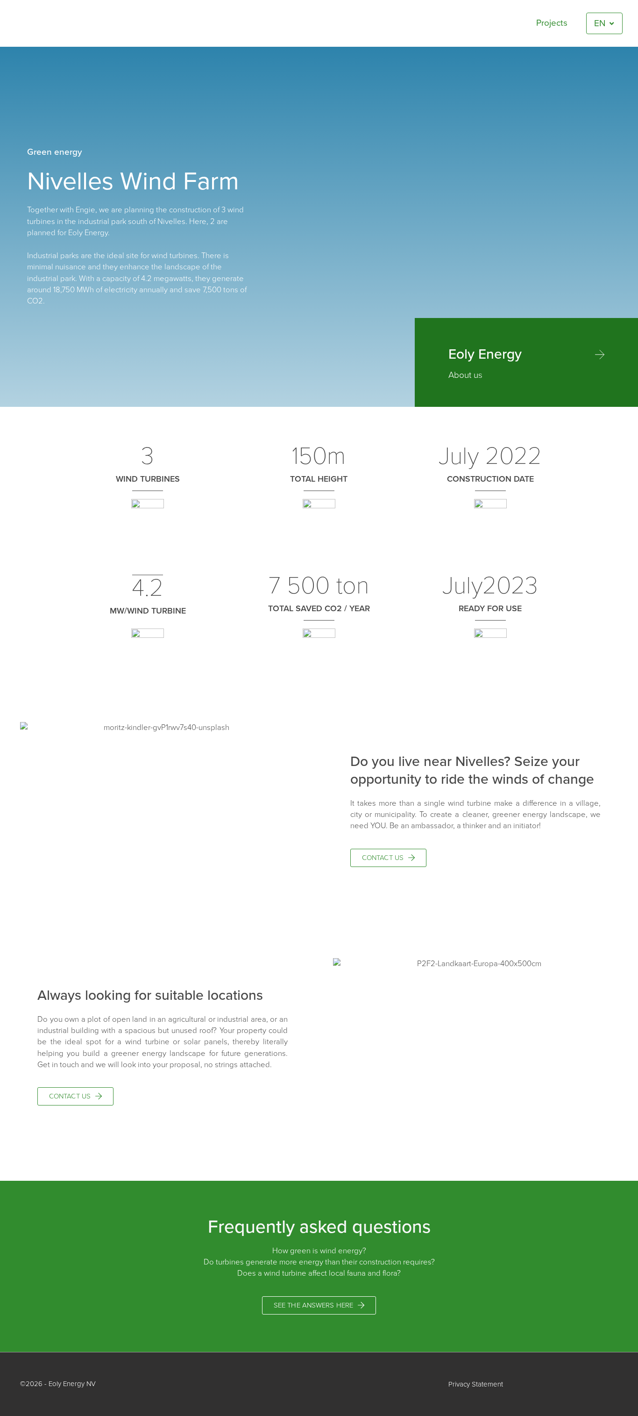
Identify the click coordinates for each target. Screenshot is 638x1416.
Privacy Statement (475, 1384)
